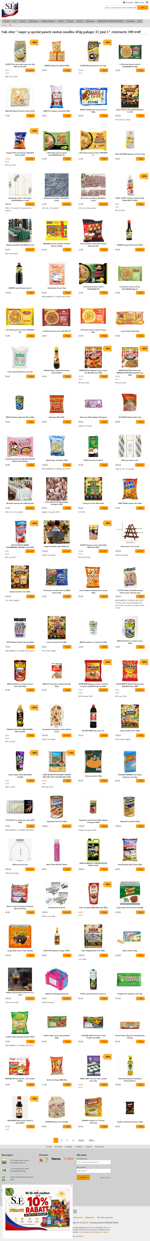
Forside (6, 21)
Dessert (80, 21)
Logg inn (89, 1147)
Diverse (70, 21)
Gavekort (78, 1147)
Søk (142, 7)
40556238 (84, 1223)
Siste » (92, 1140)
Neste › (81, 1140)
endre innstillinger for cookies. (98, 1232)
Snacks (22, 21)
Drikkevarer (33, 21)
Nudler (61, 21)
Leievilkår (68, 1147)
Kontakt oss (99, 1147)
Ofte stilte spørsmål (105, 1218)
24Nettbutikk (79, 1236)
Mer (139, 21)
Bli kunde (58, 1147)
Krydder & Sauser (48, 21)
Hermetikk (130, 21)
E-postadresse (82, 1159)
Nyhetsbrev (89, 1218)
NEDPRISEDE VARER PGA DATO (110, 21)
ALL (14, 21)
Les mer (82, 1232)
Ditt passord (81, 1167)
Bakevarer (90, 21)
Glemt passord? (105, 1177)
